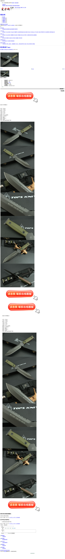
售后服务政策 (4, 539)
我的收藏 (14, 5)
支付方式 (2, 541)
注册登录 (4, 536)
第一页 (11, 517)
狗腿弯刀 (4, 21)
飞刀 (23, 7)
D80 (17, 7)
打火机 (25, 43)
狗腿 (21, 7)
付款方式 (4, 22)
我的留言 (11, 5)
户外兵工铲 (4, 43)
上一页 (13, 517)
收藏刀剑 (2, 36)
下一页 (16, 517)
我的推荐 (18, 5)
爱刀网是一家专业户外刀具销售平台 (6, 49)
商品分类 (2, 14)
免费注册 (16, 2)
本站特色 (4, 548)
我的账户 (4, 4)
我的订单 (7, 5)
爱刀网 (5, 25)
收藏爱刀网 (2, 0)
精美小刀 (2, 33)
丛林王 (19, 7)
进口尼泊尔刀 (4, 40)
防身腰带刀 (14, 43)
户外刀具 (4, 19)
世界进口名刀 (2, 39)
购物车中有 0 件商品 (4, 24)
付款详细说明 (4, 542)
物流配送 (2, 544)
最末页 (18, 517)
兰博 (25, 7)
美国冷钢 (12, 40)
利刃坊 (8, 550)
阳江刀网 (5, 550)
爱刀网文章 (3, 47)
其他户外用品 (2, 42)
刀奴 (15, 7)
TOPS (10, 82)
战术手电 (22, 43)
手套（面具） (9, 43)
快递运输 (4, 545)
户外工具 (28, 43)
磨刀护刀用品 (32, 43)
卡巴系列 (9, 40)
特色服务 (2, 547)
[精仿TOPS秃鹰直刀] (9, 68)
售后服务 (2, 538)
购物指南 (2, 535)
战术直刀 (13, 25)
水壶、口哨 (18, 43)
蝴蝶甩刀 (4, 20)
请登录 (13, 2)
